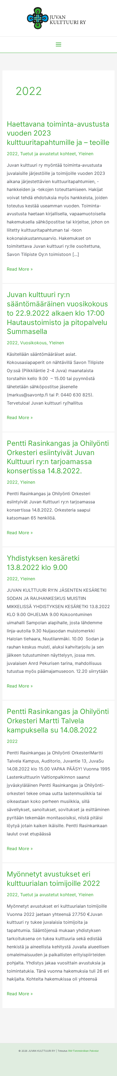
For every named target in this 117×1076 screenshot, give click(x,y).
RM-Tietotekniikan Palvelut (83, 1050)
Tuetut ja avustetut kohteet (48, 153)
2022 (12, 153)
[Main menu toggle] (58, 44)
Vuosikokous (33, 342)
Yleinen (85, 153)
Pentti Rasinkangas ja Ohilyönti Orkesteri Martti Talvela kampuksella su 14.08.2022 (58, 720)
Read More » (20, 268)
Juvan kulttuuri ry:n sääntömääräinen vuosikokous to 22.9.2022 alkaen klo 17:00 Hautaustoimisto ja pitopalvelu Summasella (57, 313)
